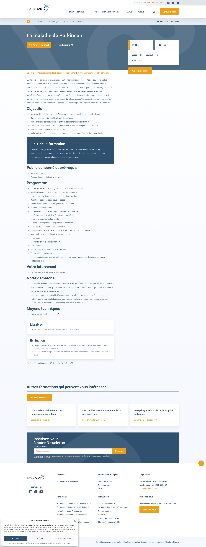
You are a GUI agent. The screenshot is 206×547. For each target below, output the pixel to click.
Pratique (140, 12)
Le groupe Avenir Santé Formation (112, 507)
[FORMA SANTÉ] (39, 12)
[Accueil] (28, 21)
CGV (100, 489)
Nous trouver (103, 485)
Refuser (40, 538)
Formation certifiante (76, 12)
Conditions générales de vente (108, 542)
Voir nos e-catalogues (39, 398)
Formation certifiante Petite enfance (72, 515)
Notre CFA (102, 515)
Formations (39, 21)
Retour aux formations (169, 21)
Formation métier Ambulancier (69, 511)
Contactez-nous (169, 12)
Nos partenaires (104, 511)
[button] (75, 520)
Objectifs (30, 73)
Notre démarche (102, 73)
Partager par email (41, 45)
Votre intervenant (85, 73)
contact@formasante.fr (149, 489)
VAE (95, 12)
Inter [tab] (135, 45)
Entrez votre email (40, 446)
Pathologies (54, 21)
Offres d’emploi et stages (108, 518)
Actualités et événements (67, 481)
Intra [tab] (162, 45)
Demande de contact (140, 71)
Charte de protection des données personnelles (24, 543)
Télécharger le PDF (66, 45)
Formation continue (110, 12)
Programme (70, 73)
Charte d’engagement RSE (109, 522)
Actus (129, 12)
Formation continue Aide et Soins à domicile (75, 503)
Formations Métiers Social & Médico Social (75, 507)
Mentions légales (172, 542)
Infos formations (105, 481)
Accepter (15, 538)
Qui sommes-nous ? (106, 503)
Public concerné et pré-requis (49, 73)
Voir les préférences (64, 538)
